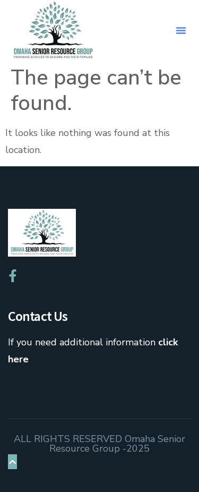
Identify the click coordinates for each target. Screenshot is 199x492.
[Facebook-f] (12, 275)
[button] (181, 30)
